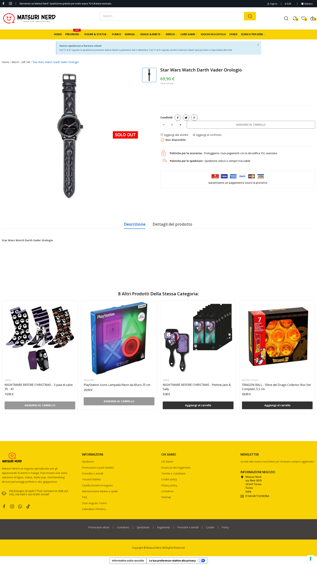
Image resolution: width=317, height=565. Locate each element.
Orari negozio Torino (94, 503)
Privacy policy (169, 485)
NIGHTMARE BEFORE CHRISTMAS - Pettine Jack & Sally (197, 387)
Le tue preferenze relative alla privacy (172, 560)
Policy (225, 527)
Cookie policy (169, 479)
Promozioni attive (98, 527)
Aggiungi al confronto (209, 135)
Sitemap (166, 497)
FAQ (84, 497)
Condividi (178, 117)
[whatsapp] (20, 506)
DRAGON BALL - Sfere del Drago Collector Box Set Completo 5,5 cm (276, 387)
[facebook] (3, 3)
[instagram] (10, 3)
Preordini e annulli (92, 473)
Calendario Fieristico (94, 509)
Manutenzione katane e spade (100, 491)
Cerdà (8, 380)
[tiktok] (28, 506)
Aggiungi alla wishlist (176, 135)
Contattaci (167, 491)
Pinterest (194, 117)
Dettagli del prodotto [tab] (172, 224)
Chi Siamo (167, 461)
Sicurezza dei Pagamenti (175, 467)
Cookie (210, 527)
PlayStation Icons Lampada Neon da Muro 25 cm (117, 385)
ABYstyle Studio (250, 380)
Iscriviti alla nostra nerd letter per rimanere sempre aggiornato (277, 461)
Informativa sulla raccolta (128, 560)
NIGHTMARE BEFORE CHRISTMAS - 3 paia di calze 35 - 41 (39, 387)
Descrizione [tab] (134, 224)
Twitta (186, 117)
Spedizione (143, 527)
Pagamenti (163, 527)
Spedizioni (88, 461)
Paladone (89, 380)
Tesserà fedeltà (91, 479)
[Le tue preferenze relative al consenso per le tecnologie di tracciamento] (310, 558)
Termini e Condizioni (173, 473)
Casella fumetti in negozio (97, 485)
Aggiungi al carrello (251, 124)
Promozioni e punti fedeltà (98, 467)
